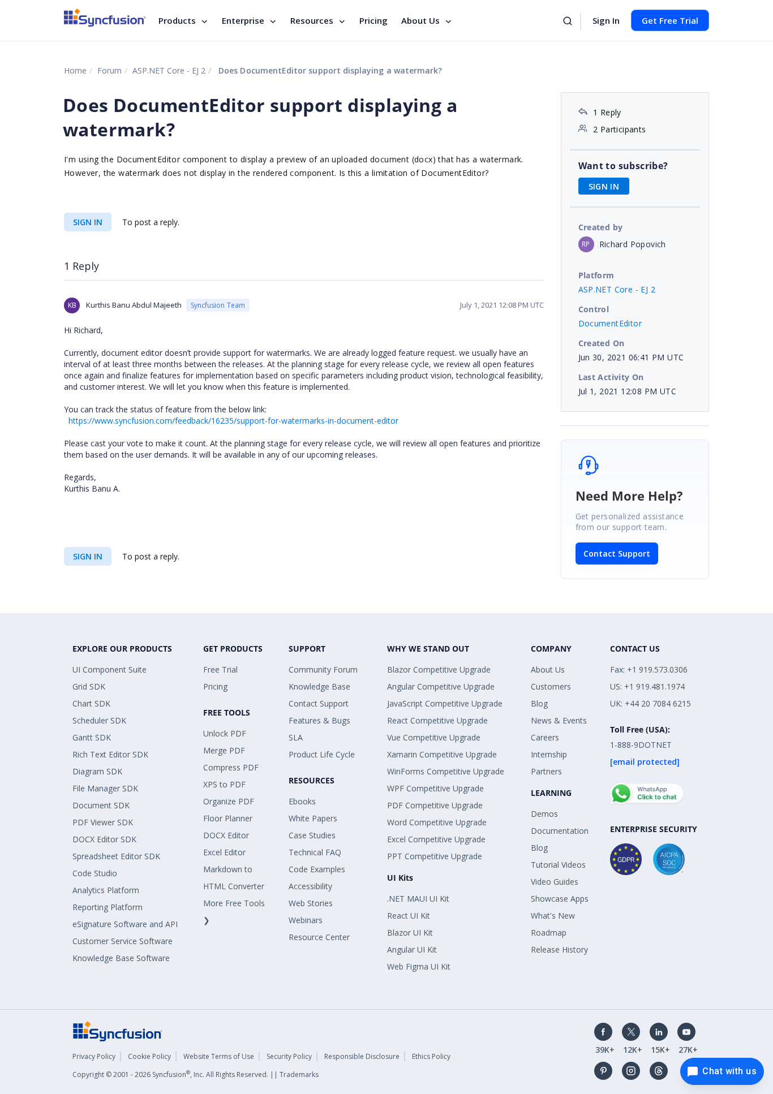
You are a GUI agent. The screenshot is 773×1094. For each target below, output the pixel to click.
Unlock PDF (224, 733)
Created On (601, 343)
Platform (596, 275)
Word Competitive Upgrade (437, 822)
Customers (551, 686)
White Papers (313, 818)
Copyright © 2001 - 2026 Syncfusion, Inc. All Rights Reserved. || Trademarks (195, 1074)
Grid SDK (88, 686)
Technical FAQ (315, 852)
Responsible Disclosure (362, 1056)
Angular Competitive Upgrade (441, 686)
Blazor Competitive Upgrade (439, 669)
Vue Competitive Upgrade (433, 737)
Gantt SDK (91, 737)
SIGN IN (87, 222)
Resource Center (319, 937)
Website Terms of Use (218, 1056)
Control (593, 309)
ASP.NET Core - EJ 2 (168, 70)
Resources (311, 20)
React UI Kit (408, 915)
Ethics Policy (431, 1056)
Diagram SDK (97, 771)
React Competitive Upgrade (437, 720)
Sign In (606, 20)
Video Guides (554, 881)
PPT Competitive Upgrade (434, 856)
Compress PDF (231, 767)
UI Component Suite (109, 669)
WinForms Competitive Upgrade (445, 771)
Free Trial (220, 669)
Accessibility (310, 886)
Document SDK (101, 805)
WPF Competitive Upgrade (435, 788)
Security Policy (289, 1056)
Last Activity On (611, 377)
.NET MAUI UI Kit (418, 898)
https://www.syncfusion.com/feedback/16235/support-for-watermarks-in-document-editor (233, 420)
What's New (553, 915)
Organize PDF (228, 801)
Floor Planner (227, 818)
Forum (109, 70)
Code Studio (94, 873)
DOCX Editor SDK (104, 839)
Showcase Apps (560, 898)
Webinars (306, 920)
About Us (420, 20)
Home (75, 70)
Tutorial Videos (558, 864)
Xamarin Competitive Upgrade (442, 754)
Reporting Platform (107, 907)
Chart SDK (91, 703)
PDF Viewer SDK (102, 822)
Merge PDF (224, 750)
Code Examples (317, 869)
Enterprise (243, 20)
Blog (539, 703)
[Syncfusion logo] (105, 17)
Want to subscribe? (623, 166)
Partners (546, 771)
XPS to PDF (224, 784)
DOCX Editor (226, 835)
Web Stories (311, 903)
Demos (544, 813)
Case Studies (312, 835)
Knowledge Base (319, 686)
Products (177, 20)
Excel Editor (224, 852)
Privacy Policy (93, 1056)
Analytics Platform (105, 890)
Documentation (560, 830)
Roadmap (548, 932)
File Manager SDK (105, 788)
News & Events (559, 720)
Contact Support (616, 553)
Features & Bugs (319, 720)
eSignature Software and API (125, 924)
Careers (545, 737)
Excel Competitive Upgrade (436, 839)
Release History (559, 949)
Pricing (373, 20)
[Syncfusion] (117, 1029)
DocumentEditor (610, 323)
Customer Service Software (122, 941)
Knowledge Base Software (121, 958)
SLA (296, 737)
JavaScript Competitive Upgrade (445, 703)
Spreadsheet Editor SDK (116, 856)
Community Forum (323, 669)
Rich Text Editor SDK (110, 754)
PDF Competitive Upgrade (435, 805)
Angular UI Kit (412, 949)
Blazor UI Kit (410, 932)
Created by (600, 227)
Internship (549, 754)
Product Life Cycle (322, 754)
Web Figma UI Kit (418, 966)
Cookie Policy (149, 1056)
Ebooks (302, 801)
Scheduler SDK (99, 720)
